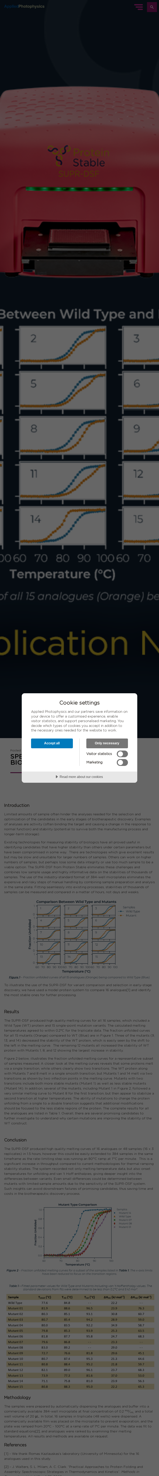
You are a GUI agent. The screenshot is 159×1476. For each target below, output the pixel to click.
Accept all (52, 743)
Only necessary (107, 743)
